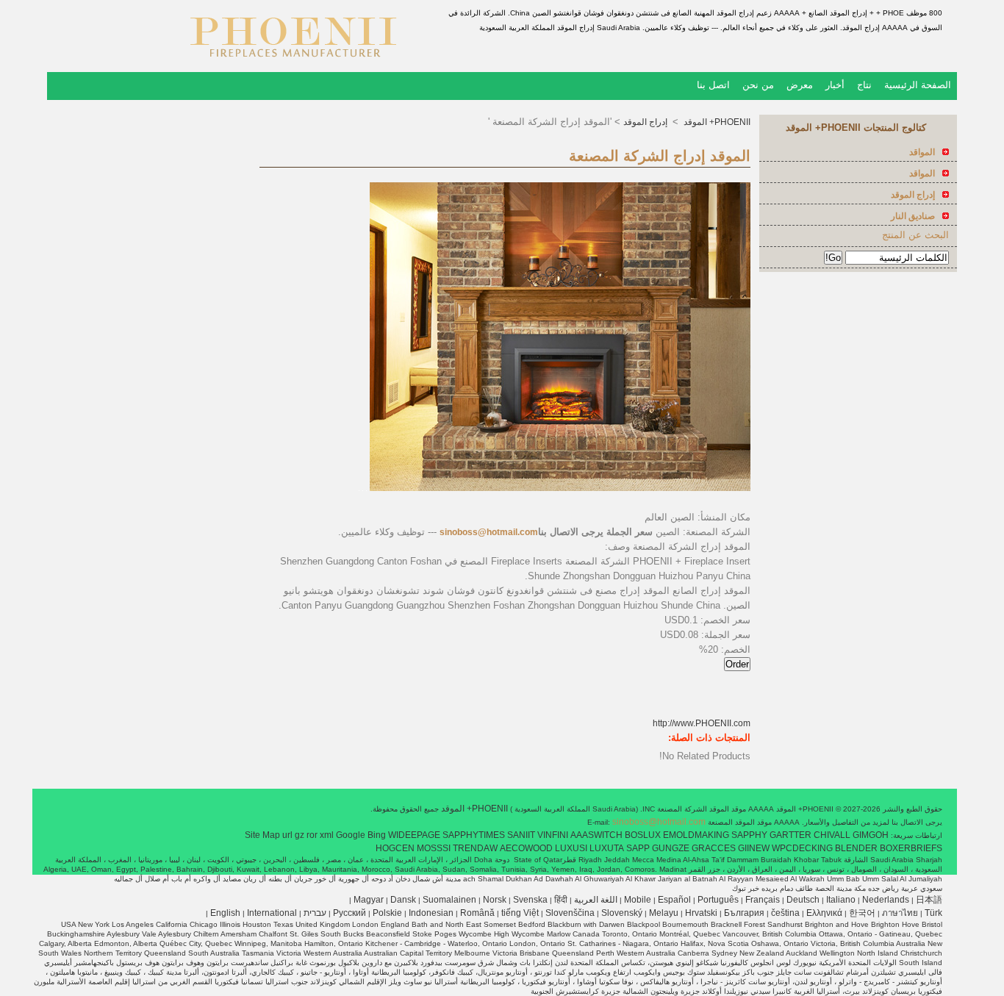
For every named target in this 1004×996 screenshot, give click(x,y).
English (225, 913)
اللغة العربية (595, 899)
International (272, 913)
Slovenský (621, 913)
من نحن (758, 84)
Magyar (369, 899)
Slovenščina (570, 913)
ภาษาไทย (900, 913)
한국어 (862, 913)
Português (718, 899)
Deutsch (803, 899)
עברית (315, 913)
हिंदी (560, 899)
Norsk (494, 899)
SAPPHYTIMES (473, 835)
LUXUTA (606, 848)
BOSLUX (643, 835)
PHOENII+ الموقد (715, 122)
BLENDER (856, 848)
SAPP (638, 848)
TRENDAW (475, 848)
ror (312, 835)
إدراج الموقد (646, 122)
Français (762, 899)
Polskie (387, 913)
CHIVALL (832, 835)
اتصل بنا (713, 84)
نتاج (864, 84)
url (287, 835)
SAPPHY (749, 835)
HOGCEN (395, 848)
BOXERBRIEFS (911, 848)
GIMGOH (871, 835)
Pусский (349, 913)
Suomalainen (449, 899)
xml (327, 835)
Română (477, 913)
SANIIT (521, 835)
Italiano (841, 899)
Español (674, 899)
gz (299, 835)
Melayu (663, 913)
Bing (376, 835)
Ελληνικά (824, 913)
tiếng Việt (520, 913)
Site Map (262, 835)
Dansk (403, 899)
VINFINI (552, 835)
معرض (799, 84)
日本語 (929, 899)
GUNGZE (670, 848)
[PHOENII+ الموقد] (294, 62)
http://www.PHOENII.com (701, 723)
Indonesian (431, 913)
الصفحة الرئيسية (917, 84)
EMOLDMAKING (696, 835)
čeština (785, 913)
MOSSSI (434, 848)
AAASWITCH (596, 835)
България (744, 913)
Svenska (530, 899)
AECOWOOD (526, 848)
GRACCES (714, 848)
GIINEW (754, 848)
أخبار (835, 84)
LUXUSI (571, 848)
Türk (933, 913)
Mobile (637, 899)
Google (350, 835)
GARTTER (790, 835)
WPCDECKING (802, 848)
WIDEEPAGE (414, 835)
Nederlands (885, 899)
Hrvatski (701, 913)
